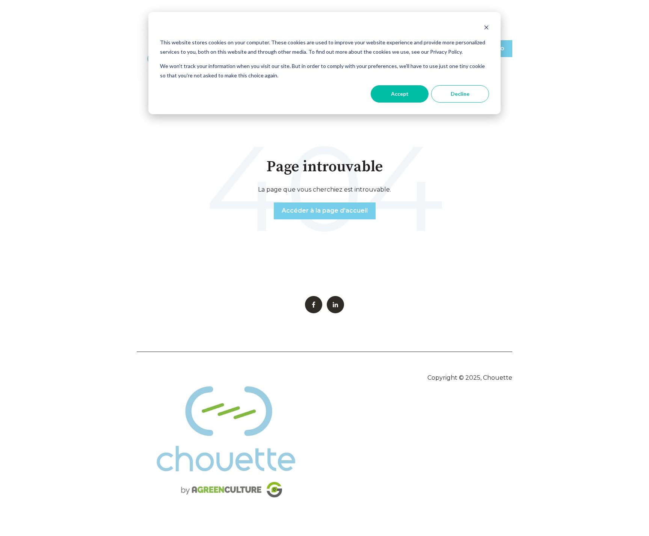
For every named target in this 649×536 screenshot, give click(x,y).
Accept (400, 94)
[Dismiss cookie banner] (486, 28)
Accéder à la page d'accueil (325, 210)
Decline (460, 94)
